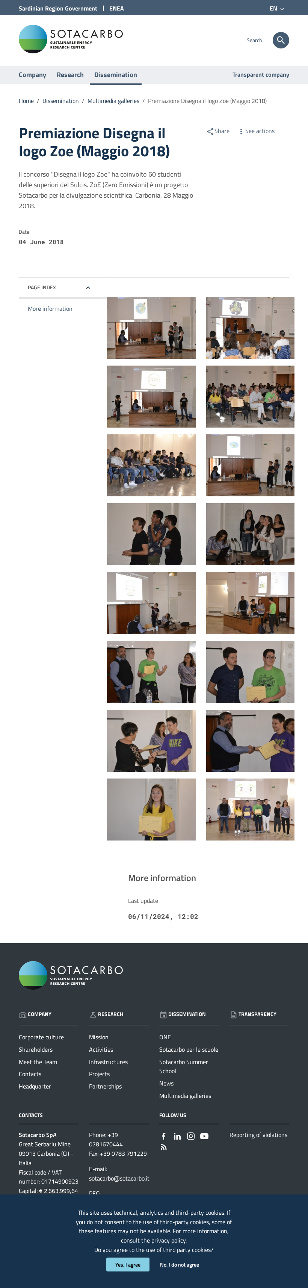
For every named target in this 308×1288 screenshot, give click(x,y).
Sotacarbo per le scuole (188, 1049)
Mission (99, 1037)
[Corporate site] (71, 38)
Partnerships (105, 1086)
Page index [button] (42, 287)
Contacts (30, 1073)
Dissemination (115, 75)
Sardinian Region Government (58, 8)
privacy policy (168, 1240)
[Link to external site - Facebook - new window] (163, 1135)
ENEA (116, 8)
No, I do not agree (179, 1264)
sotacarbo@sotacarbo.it (119, 1178)
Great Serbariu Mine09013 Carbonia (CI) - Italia (46, 1153)
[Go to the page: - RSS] (163, 1146)
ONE (165, 1037)
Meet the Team (38, 1061)
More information (50, 308)
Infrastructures (108, 1061)
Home (26, 100)
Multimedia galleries (113, 100)
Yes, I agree (127, 1264)
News (166, 1083)
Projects (99, 1073)
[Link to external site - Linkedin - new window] (177, 1135)
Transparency (257, 1014)
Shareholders (36, 1049)
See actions (260, 130)
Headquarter (35, 1086)
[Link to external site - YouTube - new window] (204, 1135)
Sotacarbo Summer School (183, 1066)
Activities (101, 1049)
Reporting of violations (258, 1134)
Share (221, 130)
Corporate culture (41, 1037)
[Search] (281, 40)
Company (32, 75)
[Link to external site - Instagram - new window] (190, 1135)
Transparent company (261, 74)
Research (70, 75)
